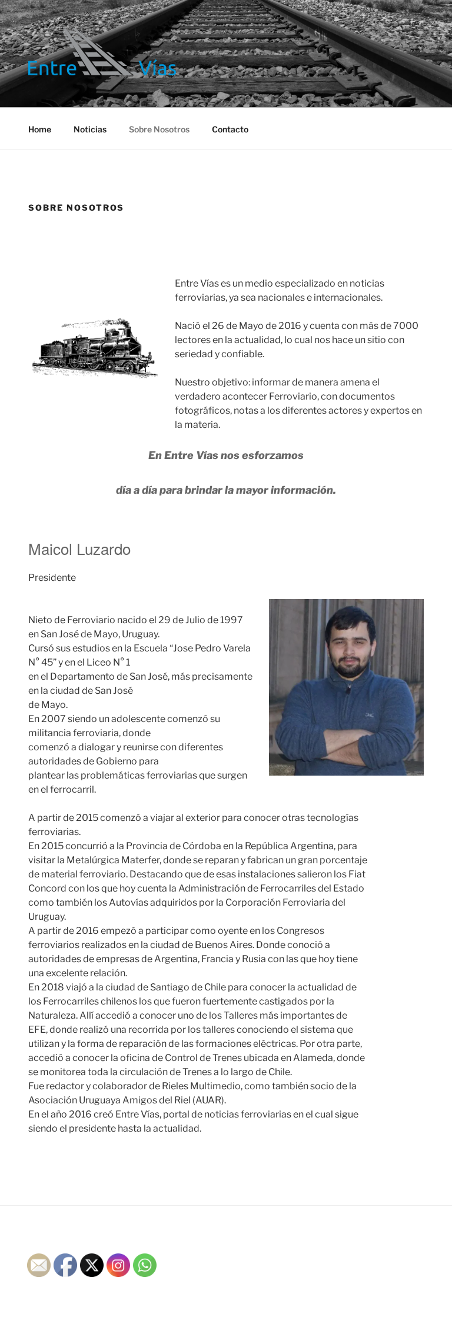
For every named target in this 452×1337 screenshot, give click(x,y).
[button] (102, 51)
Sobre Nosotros (159, 129)
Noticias (90, 129)
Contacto (230, 129)
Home (39, 129)
